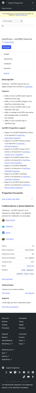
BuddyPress (7, 359)
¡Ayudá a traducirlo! (21, 15)
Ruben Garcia (9, 42)
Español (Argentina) (12, 368)
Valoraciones (8, 59)
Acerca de (5, 318)
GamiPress (28, 87)
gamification (30, 270)
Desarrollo (7, 68)
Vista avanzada (7, 279)
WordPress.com (8, 350)
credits (23, 270)
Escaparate (23, 318)
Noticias (4, 321)
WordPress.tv (7, 344)
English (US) (30, 266)
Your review (6, 293)
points (31, 273)
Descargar (6, 47)
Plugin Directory (7, 8)
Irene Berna (10, 239)
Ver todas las (29, 293)
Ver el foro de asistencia (10, 307)
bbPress (5, 356)
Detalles (6, 54)
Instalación (7, 64)
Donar (22, 340)
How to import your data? (11, 199)
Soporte (6, 73)
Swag (22, 344)
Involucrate (22, 334)
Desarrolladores (7, 340)
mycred (26, 273)
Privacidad (5, 328)
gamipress (20, 273)
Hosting (4, 325)
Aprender (5, 334)
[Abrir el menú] (33, 3)
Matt (4, 353)
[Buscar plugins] (21, 21)
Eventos (22, 337)
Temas (21, 321)
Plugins (21, 325)
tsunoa (8, 233)
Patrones (22, 328)
